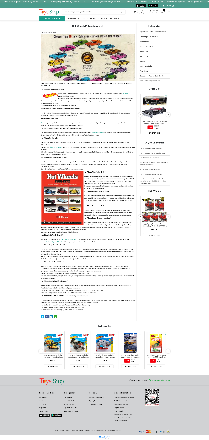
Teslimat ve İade (120, 411)
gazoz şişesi (100, 133)
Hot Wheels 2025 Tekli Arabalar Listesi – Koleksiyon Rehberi (154, 164)
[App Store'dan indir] (141, 5)
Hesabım (93, 393)
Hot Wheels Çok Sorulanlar (149, 158)
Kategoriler (69, 393)
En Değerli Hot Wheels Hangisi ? (151, 148)
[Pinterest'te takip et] (170, 5)
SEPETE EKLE (155, 133)
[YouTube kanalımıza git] (167, 5)
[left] (140, 114)
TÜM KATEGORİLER (53, 18)
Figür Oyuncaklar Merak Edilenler (153, 32)
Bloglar (94, 18)
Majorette (44, 242)
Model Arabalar (146, 66)
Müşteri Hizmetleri (122, 393)
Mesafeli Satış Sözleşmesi (123, 414)
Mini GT (59, 242)
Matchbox (144, 56)
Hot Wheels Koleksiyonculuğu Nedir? (153, 153)
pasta (94, 133)
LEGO (41, 401)
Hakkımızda (114, 18)
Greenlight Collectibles (149, 37)
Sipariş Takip (93, 401)
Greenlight (51, 242)
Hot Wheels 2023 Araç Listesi (150, 169)
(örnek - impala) (55, 147)
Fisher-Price (43, 411)
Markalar (82, 18)
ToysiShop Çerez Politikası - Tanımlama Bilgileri (123, 419)
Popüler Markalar (47, 393)
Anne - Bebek (69, 404)
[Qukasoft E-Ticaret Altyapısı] (104, 437)
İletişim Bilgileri (119, 408)
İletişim (104, 18)
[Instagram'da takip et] (160, 5)
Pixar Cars (144, 71)
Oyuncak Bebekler (70, 408)
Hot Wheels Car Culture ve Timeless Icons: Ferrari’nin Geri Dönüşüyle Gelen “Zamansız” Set (153, 181)
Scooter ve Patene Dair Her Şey (152, 76)
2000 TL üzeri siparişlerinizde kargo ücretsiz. (22, 1)
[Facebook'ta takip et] (163, 5)
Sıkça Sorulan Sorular (96, 398)
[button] (165, 12)
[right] (168, 114)
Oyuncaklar (68, 398)
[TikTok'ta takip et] (173, 5)
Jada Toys (42, 404)
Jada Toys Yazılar (147, 46)
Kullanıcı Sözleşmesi (121, 404)
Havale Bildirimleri (95, 404)
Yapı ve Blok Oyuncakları (150, 81)
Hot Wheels (126, 94)
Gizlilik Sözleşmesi (120, 401)
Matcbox (73, 239)
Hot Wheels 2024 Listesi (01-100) (151, 174)
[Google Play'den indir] (153, 5)
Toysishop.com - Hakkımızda (124, 398)
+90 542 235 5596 (161, 380)
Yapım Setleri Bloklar (71, 411)
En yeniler (72, 18)
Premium (44, 123)
